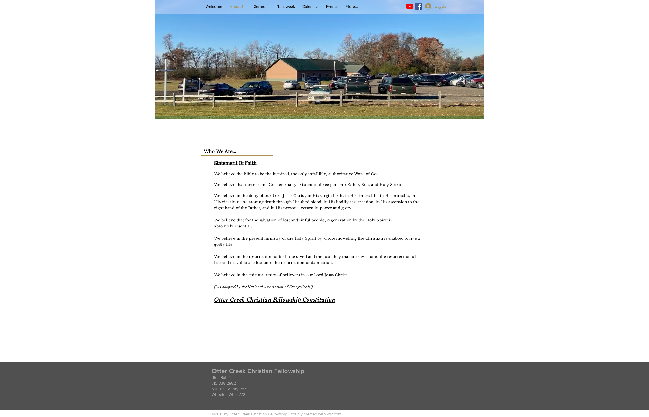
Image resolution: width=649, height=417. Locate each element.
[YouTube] (409, 6)
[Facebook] (418, 6)
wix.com (334, 414)
